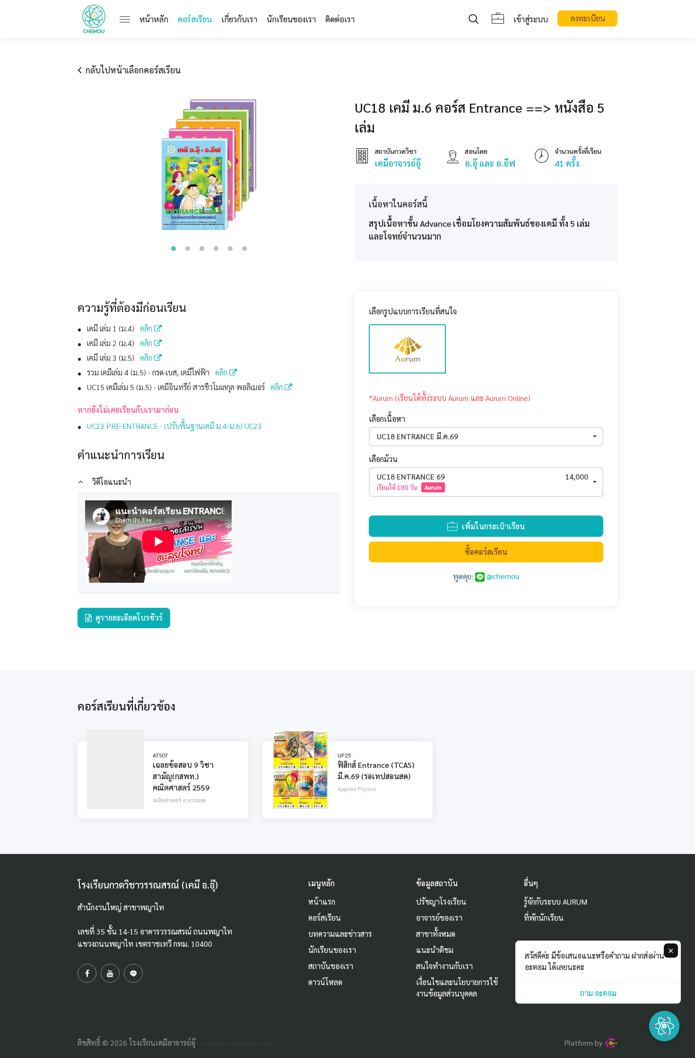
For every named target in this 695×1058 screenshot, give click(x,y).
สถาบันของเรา (330, 966)
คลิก (147, 328)
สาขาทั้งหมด (435, 934)
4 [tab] (216, 248)
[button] (486, 436)
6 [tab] (244, 248)
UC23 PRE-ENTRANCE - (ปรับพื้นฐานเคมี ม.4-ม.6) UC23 (174, 426)
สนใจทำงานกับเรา (444, 966)
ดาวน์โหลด (325, 982)
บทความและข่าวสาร (340, 934)
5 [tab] (230, 248)
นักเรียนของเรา (291, 19)
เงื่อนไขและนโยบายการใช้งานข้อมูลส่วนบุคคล (457, 987)
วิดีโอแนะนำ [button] (111, 482)
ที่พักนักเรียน (544, 918)
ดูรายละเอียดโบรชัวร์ (127, 617)
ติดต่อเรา (340, 19)
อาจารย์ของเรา (439, 918)
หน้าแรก (321, 902)
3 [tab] (202, 248)
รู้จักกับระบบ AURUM (555, 902)
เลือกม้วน (383, 459)
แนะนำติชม (434, 950)
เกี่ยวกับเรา (239, 19)
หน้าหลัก (156, 18)
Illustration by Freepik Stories (238, 1043)
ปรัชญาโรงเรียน (441, 902)
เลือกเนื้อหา (387, 419)
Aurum (433, 487)
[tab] (209, 482)
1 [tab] (173, 248)
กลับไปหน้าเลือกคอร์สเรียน (131, 69)
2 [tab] (187, 248)
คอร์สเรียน (195, 19)
